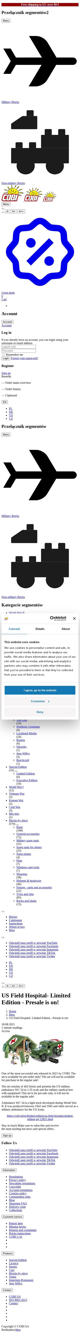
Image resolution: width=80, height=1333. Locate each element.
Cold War (14, 807)
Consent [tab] (14, 628)
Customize (38, 701)
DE (11, 412)
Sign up (6, 373)
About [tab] (66, 628)
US (11, 415)
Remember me (14, 354)
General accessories (27, 833)
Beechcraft (22, 760)
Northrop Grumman (28, 726)
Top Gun (21, 720)
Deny (40, 712)
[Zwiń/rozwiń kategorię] (16, 771)
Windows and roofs (27, 867)
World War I (16, 787)
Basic (19, 827)
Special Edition (18, 766)
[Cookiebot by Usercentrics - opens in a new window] (50, 618)
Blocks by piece (18, 820)
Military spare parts (27, 840)
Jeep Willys (23, 753)
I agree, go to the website (40, 690)
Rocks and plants (26, 900)
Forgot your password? (24, 358)
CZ (11, 418)
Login (6, 358)
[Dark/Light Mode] (2, 212)
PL (10, 408)
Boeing (20, 740)
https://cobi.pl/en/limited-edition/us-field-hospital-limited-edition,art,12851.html (40, 1117)
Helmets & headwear (28, 880)
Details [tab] (40, 628)
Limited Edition (25, 773)
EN (4, 402)
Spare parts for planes (29, 847)
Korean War (16, 800)
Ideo (18, 1329)
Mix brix (14, 813)
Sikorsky (21, 746)
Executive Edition (26, 780)
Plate (19, 860)
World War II (16, 612)
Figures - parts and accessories (34, 887)
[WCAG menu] (2, 208)
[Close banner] (74, 618)
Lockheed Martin (26, 733)
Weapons (21, 874)
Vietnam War (16, 793)
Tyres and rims (25, 894)
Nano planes (23, 853)
